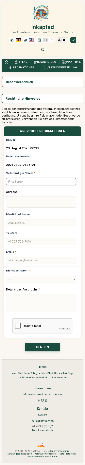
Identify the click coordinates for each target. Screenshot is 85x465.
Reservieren (59, 377)
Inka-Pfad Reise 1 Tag (24, 373)
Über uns (57, 394)
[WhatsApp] (46, 400)
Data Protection (68, 454)
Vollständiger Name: (20, 173)
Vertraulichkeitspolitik (45, 454)
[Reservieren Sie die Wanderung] (42, 49)
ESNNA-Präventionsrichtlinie (42, 456)
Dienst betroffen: (18, 270)
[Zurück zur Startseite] (6, 62)
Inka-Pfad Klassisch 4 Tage (58, 373)
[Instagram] (42, 400)
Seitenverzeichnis (59, 451)
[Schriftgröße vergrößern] (60, 40)
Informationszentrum (35, 394)
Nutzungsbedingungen (20, 454)
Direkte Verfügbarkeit (35, 377)
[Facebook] (39, 400)
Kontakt (42, 414)
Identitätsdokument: (19, 214)
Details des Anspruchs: (23, 289)
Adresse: (12, 192)
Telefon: (11, 232)
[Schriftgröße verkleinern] (64, 40)
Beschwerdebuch (42, 430)
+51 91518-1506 (45, 421)
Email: (11, 251)
